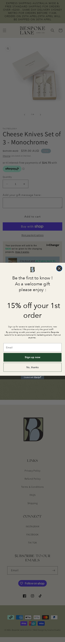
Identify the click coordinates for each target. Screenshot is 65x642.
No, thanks (32, 367)
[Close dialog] (59, 268)
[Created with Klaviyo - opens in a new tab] (32, 377)
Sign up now (32, 357)
